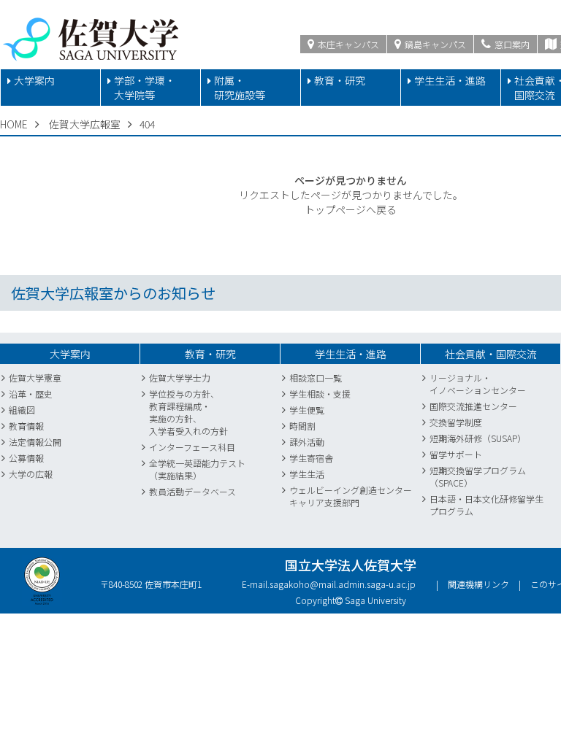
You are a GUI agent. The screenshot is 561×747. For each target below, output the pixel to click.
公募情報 (26, 458)
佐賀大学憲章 (35, 377)
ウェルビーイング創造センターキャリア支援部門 (350, 496)
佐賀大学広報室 (85, 124)
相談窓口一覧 (315, 377)
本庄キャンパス (347, 44)
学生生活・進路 (450, 80)
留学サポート (456, 454)
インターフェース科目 (192, 447)
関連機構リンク (478, 584)
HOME (14, 124)
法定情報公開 (35, 442)
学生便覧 (306, 409)
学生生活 (306, 474)
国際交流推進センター (473, 406)
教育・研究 (339, 80)
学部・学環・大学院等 (144, 87)
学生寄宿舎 (311, 458)
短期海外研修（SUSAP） (478, 438)
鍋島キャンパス (434, 44)
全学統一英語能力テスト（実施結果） (197, 469)
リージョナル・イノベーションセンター (478, 383)
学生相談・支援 (320, 393)
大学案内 (34, 80)
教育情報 (26, 425)
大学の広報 (31, 474)
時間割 (302, 425)
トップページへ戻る (351, 209)
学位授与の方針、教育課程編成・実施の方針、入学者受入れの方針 (188, 412)
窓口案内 (511, 44)
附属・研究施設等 (239, 87)
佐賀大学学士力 (179, 377)
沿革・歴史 (31, 393)
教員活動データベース (192, 491)
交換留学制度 (456, 422)
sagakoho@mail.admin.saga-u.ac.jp (343, 584)
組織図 (22, 409)
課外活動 (306, 442)
